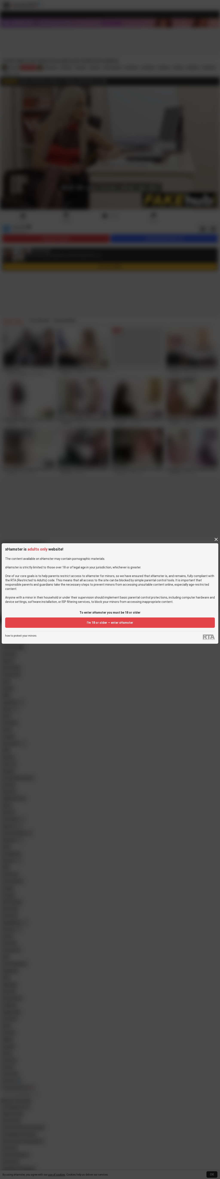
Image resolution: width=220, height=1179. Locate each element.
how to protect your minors (21, 635)
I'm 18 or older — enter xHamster (110, 622)
